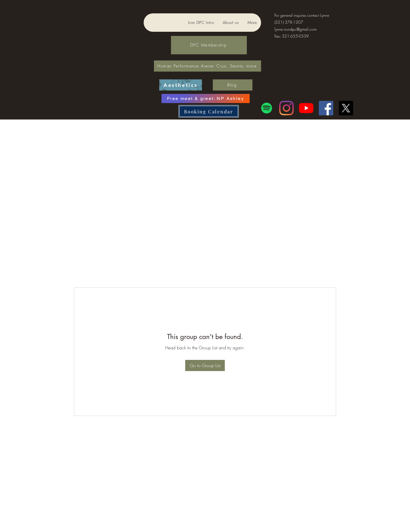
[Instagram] (286, 108)
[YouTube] (306, 108)
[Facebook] (326, 108)
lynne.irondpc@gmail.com (295, 29)
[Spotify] (266, 108)
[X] (346, 108)
